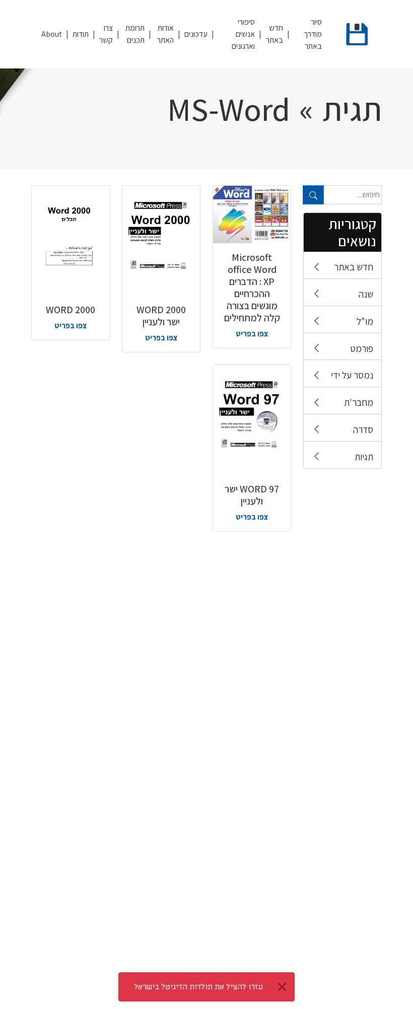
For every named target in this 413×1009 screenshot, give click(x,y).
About (51, 34)
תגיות (364, 456)
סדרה (363, 429)
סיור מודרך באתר (313, 34)
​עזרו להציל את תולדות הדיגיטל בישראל (198, 986)
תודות (81, 34)
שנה (366, 294)
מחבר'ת (358, 402)
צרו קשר (106, 34)
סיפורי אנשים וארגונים (243, 34)
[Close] (282, 987)
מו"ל (365, 321)
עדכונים (196, 34)
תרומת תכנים (135, 34)
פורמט (361, 348)
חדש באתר (274, 34)
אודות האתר (165, 34)
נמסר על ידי (352, 375)
